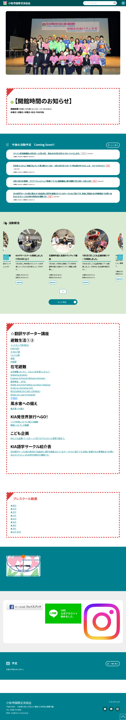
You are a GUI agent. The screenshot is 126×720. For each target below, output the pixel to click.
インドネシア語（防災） (19, 345)
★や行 (13, 528)
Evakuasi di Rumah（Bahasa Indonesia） (28, 378)
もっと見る (114, 145)
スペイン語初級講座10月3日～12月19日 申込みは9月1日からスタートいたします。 (47, 153)
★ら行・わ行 (15, 531)
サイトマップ (115, 702)
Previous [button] (6, 257)
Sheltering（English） (19, 374)
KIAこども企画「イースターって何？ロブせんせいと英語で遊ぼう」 (37, 438)
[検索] (114, 4)
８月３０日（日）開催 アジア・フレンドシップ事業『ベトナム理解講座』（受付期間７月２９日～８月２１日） (52, 181)
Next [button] (120, 257)
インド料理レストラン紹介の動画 (24, 421)
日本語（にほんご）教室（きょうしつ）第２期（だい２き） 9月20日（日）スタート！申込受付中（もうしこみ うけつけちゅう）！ (59, 165)
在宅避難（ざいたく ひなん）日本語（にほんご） (30, 371)
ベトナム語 (15, 355)
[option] (63, 43)
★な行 (13, 518)
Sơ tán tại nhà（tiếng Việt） (21, 388)
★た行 (13, 515)
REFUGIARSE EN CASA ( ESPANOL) (25, 391)
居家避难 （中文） (18, 381)
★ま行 (13, 525)
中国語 (13, 361)
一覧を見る (114, 664)
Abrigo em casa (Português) (22, 394)
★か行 (13, 508)
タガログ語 (15, 351)
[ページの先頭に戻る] (123, 717)
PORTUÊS (14, 348)
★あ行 (13, 505)
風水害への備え (17, 408)
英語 (12, 358)
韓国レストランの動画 (19, 425)
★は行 (13, 522)
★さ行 (13, 512)
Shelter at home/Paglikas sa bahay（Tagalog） (30, 384)
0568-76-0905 (15, 709)
